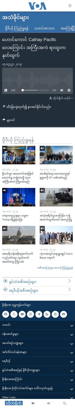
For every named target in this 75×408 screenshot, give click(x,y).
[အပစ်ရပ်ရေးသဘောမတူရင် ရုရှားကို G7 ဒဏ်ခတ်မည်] (56, 155)
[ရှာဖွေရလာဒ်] (64, 403)
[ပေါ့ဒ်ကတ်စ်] (55, 314)
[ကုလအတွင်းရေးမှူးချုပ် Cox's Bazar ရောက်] (56, 235)
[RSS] (47, 314)
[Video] (33, 403)
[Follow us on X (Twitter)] (13, 314)
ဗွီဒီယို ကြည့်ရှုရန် (16, 28)
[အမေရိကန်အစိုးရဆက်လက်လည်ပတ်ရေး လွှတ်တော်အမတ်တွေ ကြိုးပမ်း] (18, 235)
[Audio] (48, 403)
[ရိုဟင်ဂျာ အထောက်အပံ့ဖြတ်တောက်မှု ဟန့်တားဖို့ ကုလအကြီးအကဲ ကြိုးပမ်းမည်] (18, 155)
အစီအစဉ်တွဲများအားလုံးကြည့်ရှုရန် (55, 267)
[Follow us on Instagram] (30, 314)
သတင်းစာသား (44, 28)
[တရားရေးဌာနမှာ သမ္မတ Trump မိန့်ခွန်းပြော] (18, 197)
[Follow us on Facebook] (5, 314)
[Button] (8, 120)
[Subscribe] (63, 314)
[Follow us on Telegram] (38, 314)
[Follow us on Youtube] (22, 314)
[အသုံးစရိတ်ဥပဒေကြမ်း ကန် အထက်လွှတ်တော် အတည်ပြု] (56, 197)
